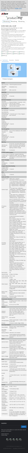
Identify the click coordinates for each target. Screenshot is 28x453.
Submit (23, 426)
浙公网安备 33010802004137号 (19, 448)
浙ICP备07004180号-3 (7, 448)
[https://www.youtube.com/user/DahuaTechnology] (7, 439)
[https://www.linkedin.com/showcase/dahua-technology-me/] (17, 439)
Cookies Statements (5, 433)
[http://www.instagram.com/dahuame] (14, 439)
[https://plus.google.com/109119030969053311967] (10, 439)
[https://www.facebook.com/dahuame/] (20, 439)
